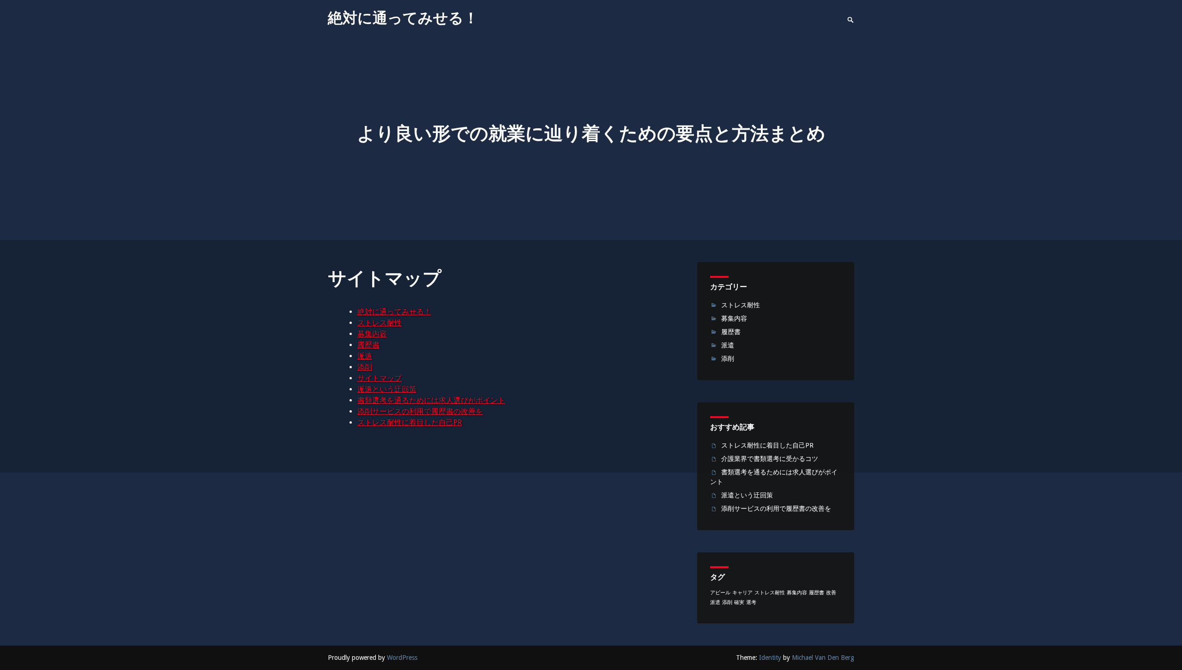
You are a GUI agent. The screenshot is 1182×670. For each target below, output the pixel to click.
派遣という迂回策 (386, 389)
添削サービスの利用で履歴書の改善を (420, 411)
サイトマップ (379, 378)
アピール (720, 593)
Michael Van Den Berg (823, 657)
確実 (739, 602)
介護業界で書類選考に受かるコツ (769, 458)
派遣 (364, 356)
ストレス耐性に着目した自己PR (409, 422)
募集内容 (372, 333)
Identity (770, 657)
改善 (831, 593)
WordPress (402, 657)
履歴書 (368, 345)
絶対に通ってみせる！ (403, 18)
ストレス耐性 (379, 322)
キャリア (742, 593)
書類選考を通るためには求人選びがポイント (431, 400)
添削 (364, 367)
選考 (751, 602)
